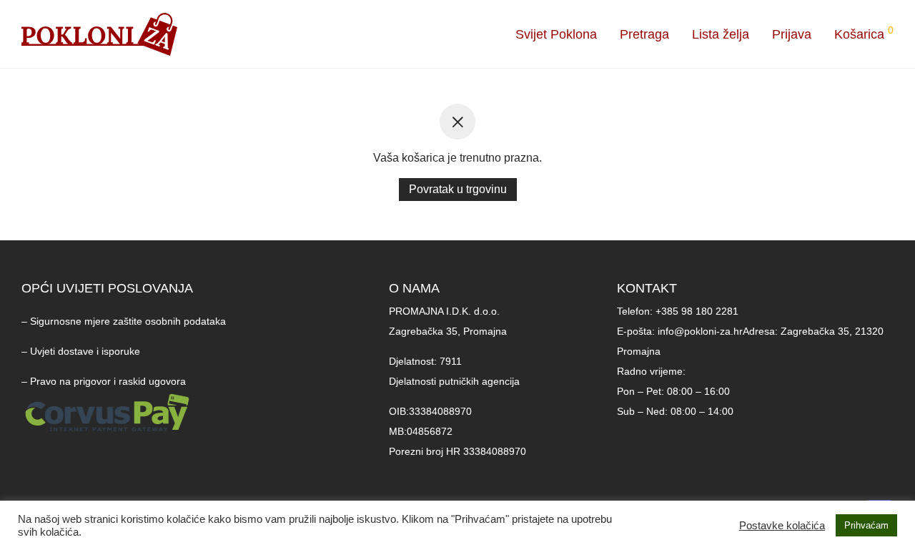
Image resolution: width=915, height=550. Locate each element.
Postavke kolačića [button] (782, 525)
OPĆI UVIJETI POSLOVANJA (107, 288)
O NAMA (414, 288)
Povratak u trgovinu (458, 189)
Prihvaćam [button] (866, 525)
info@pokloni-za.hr (700, 331)
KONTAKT (647, 288)
